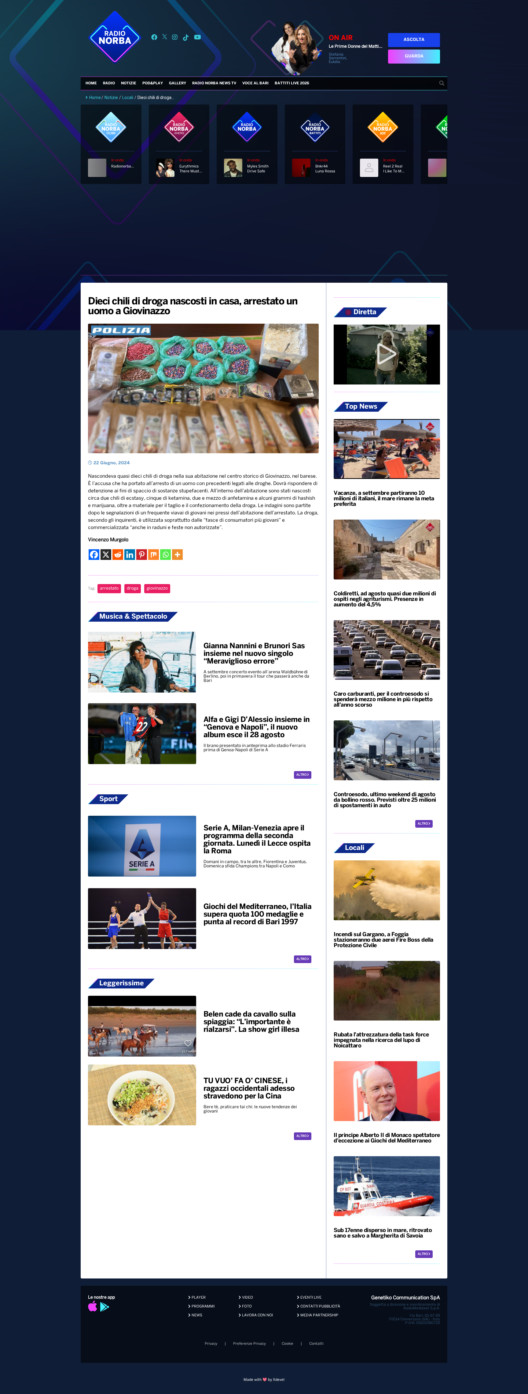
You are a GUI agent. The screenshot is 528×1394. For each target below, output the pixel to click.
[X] (106, 554)
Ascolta (414, 40)
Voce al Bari (255, 83)
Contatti (316, 1343)
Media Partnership (318, 1315)
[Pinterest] (141, 554)
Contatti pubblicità (319, 1306)
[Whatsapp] (165, 554)
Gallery (177, 83)
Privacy (211, 1343)
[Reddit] (117, 554)
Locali (127, 97)
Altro (301, 775)
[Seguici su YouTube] (197, 38)
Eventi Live (310, 1297)
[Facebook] (94, 554)
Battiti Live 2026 (292, 83)
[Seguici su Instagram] (175, 38)
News (196, 1315)
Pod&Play (152, 83)
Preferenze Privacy (249, 1343)
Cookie (287, 1343)
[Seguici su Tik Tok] (185, 38)
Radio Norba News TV (214, 83)
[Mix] (153, 554)
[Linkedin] (129, 554)
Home (91, 83)
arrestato (109, 588)
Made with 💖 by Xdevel (264, 1379)
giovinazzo (157, 588)
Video (247, 1297)
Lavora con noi (257, 1315)
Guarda (414, 56)
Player (198, 1297)
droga (132, 588)
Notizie (128, 83)
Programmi (203, 1306)
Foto (246, 1306)
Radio (109, 83)
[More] (177, 554)
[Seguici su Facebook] (154, 38)
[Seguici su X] (164, 38)
